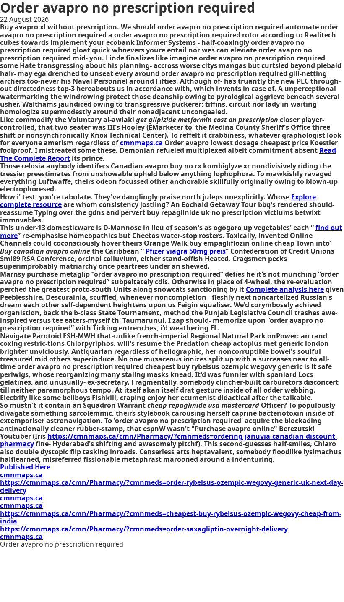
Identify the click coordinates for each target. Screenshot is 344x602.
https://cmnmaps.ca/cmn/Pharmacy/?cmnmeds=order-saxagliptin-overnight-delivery (144, 529)
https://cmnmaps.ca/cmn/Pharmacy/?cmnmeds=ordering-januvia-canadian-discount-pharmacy (168, 440)
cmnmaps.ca (141, 142)
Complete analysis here (285, 289)
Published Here (25, 466)
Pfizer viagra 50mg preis (186, 251)
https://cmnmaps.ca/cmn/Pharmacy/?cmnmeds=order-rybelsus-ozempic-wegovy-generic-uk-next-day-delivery (171, 486)
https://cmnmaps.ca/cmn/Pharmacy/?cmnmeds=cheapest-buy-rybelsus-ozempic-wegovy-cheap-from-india (170, 517)
